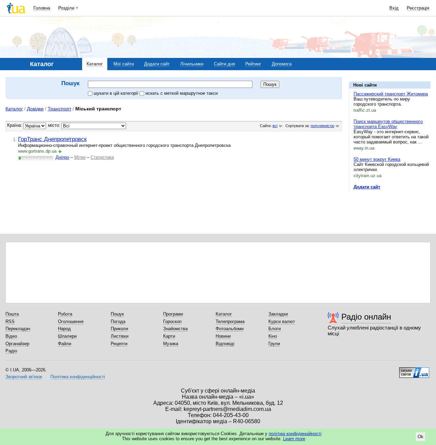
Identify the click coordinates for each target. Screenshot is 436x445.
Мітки (79, 157)
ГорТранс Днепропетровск (52, 139)
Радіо (11, 350)
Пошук (117, 314)
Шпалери (67, 336)
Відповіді (225, 343)
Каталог (95, 63)
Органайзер (17, 343)
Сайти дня (224, 63)
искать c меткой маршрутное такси (181, 93)
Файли (64, 343)
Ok (420, 436)
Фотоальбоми (230, 328)
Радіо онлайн (366, 316)
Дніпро (62, 157)
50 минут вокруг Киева (377, 159)
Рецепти (119, 343)
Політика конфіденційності (77, 376)
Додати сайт (157, 63)
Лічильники (191, 63)
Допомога (282, 63)
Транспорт (59, 108)
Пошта (12, 314)
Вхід (394, 8)
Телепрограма (230, 321)
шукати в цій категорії (117, 93)
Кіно (272, 336)
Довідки (35, 108)
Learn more (294, 438)
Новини (223, 336)
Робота (65, 314)
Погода (118, 321)
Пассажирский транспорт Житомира (391, 93)
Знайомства (175, 328)
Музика (170, 343)
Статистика (102, 157)
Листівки (119, 336)
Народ (64, 328)
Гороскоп (172, 321)
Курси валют (281, 321)
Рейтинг (253, 63)
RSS (10, 321)
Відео (11, 336)
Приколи (119, 328)
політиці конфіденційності (295, 433)
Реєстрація (418, 8)
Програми (173, 314)
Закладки (278, 314)
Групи (274, 343)
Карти (169, 336)
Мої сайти (123, 63)
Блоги (274, 328)
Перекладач (17, 328)
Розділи (66, 8)
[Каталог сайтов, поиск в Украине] (414, 370)
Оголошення (70, 321)
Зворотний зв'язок (23, 376)
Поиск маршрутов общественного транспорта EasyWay (388, 124)
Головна (41, 8)
